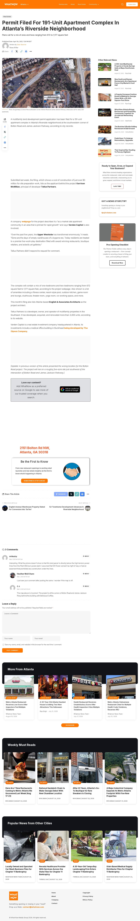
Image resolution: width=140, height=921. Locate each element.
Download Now (117, 263)
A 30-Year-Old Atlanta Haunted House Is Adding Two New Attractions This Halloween (53, 704)
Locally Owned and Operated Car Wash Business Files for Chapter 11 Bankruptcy (18, 869)
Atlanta (10, 782)
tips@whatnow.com (109, 213)
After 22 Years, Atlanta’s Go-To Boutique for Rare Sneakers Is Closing (86, 791)
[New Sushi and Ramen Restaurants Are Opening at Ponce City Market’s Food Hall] (104, 82)
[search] (122, 4)
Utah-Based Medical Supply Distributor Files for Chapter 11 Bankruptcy (120, 869)
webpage (26, 221)
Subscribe (132, 4)
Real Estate (82, 4)
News (8, 861)
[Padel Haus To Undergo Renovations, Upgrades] (104, 141)
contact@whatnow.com (33, 907)
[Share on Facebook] (12, 51)
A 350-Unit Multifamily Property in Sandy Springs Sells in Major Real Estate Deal (125, 67)
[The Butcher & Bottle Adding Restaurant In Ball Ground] (104, 129)
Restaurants (63, 4)
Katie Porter (128, 121)
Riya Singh (128, 73)
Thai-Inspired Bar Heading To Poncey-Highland (125, 151)
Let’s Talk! (117, 186)
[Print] (26, 51)
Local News (11, 698)
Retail (73, 4)
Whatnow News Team (13, 714)
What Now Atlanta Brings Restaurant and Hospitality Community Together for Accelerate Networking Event (125, 113)
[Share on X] (16, 51)
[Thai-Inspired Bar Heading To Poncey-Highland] (104, 153)
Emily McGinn (129, 132)
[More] (31, 51)
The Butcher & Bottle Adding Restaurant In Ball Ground (126, 127)
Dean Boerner (21, 44)
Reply (87, 556)
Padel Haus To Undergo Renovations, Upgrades (124, 139)
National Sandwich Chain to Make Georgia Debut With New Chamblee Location (52, 791)
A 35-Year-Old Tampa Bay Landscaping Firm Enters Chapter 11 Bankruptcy (84, 869)
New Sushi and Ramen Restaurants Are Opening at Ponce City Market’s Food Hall (125, 82)
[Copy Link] (21, 51)
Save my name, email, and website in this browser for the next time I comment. (33, 644)
